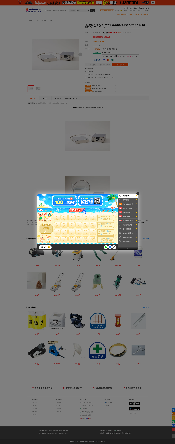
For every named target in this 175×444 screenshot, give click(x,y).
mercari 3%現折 (125, 208)
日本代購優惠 (125, 216)
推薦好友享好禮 (127, 225)
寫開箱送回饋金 (127, 237)
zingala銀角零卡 (128, 233)
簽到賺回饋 (126, 196)
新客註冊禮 (126, 200)
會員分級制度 (127, 241)
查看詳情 (43, 247)
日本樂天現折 (125, 212)
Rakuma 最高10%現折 (127, 220)
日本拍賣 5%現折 (126, 204)
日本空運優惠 (127, 229)
